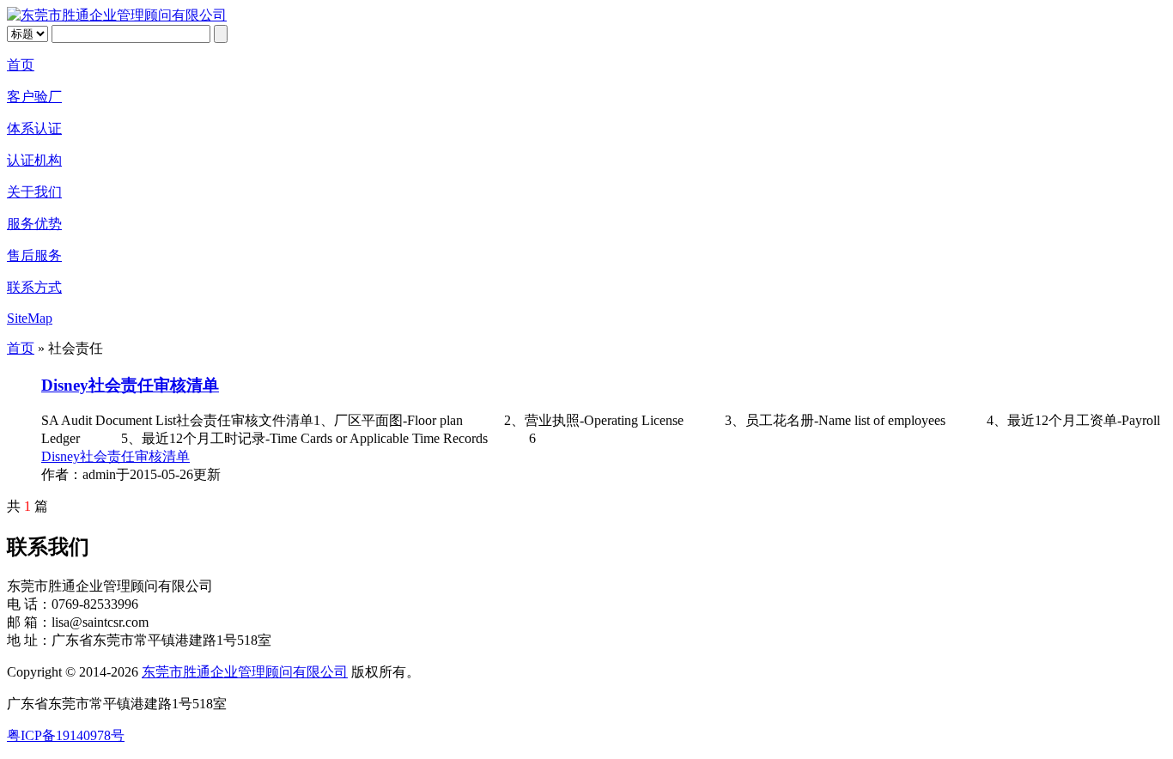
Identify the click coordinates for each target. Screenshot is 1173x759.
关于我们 (34, 192)
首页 (20, 65)
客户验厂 (34, 96)
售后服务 (34, 255)
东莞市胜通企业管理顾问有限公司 (245, 672)
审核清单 (162, 456)
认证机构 (34, 160)
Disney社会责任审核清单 (130, 385)
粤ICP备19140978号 (66, 735)
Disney (60, 456)
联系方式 (34, 287)
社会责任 (107, 456)
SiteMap (29, 318)
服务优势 (34, 223)
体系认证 (34, 128)
